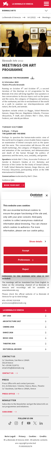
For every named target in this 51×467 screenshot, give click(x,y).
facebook (22, 425)
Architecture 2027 (12, 321)
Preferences (24, 260)
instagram (16, 425)
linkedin (41, 425)
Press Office (8, 393)
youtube (29, 425)
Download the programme (15, 77)
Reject (25, 269)
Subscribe (7, 411)
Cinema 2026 (8, 326)
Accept (25, 250)
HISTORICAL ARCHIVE (12, 349)
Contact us (7, 373)
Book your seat (12, 185)
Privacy (22, 436)
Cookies (32, 436)
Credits (43, 436)
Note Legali (10, 436)
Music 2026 (8, 338)
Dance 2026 (8, 332)
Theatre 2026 (9, 343)
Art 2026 (7, 315)
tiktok (10, 425)
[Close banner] (47, 195)
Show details (35, 241)
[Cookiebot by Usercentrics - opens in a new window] (31, 195)
